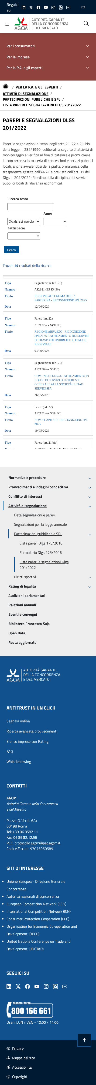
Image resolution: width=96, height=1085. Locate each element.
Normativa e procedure (27, 477)
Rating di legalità (22, 586)
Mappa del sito (23, 1058)
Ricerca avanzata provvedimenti (32, 731)
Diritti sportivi (25, 577)
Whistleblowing (19, 761)
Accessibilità (22, 1067)
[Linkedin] (23, 7)
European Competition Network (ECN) (36, 904)
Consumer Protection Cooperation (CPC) (38, 919)
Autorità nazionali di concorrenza (33, 896)
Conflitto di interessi (25, 496)
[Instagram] (53, 7)
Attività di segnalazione (25, 93)
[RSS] (61, 7)
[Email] (68, 7)
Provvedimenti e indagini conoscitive (38, 487)
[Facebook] (38, 7)
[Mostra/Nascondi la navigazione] (7, 24)
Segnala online (18, 721)
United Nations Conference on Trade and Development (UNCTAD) (38, 945)
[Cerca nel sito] (86, 23)
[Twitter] (31, 7)
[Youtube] (46, 7)
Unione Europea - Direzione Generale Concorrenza (36, 885)
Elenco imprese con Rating (27, 741)
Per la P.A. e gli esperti (37, 87)
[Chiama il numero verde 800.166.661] (30, 1009)
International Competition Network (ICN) (39, 911)
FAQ (10, 751)
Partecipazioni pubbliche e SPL (31, 99)
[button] (84, 1040)
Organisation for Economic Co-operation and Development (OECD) (42, 930)
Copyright (19, 1076)
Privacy (18, 1048)
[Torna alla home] (6, 87)
